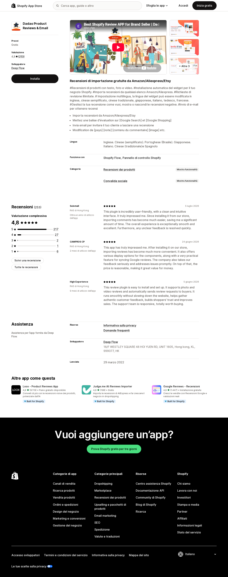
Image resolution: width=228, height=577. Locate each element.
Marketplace (103, 490)
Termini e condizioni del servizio (66, 555)
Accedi (183, 5)
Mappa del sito (139, 555)
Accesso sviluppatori (25, 555)
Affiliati (182, 518)
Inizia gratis (204, 5)
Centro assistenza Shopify (153, 483)
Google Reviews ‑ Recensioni (181, 386)
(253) (21, 56)
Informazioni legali (189, 525)
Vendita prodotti (64, 497)
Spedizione (102, 529)
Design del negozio (66, 511)
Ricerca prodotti (64, 490)
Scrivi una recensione (27, 260)
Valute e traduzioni (107, 536)
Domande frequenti (116, 330)
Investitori (184, 497)
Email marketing (105, 515)
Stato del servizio (189, 532)
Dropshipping (103, 483)
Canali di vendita (64, 483)
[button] (43, 394)
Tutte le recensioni (26, 267)
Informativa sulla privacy (119, 325)
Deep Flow (18, 68)
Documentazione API (150, 490)
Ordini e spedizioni (65, 504)
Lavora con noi (187, 490)
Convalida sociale (115, 181)
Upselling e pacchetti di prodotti (110, 506)
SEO (97, 522)
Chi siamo (183, 483)
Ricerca (141, 511)
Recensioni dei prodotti (119, 169)
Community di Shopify (150, 497)
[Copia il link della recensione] (81, 206)
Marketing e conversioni (69, 518)
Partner (182, 511)
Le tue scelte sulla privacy (28, 566)
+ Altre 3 (184, 66)
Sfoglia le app (155, 5)
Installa (35, 78)
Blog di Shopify (146, 504)
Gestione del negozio (67, 525)
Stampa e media (188, 504)
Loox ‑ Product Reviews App (40, 386)
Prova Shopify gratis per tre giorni (114, 449)
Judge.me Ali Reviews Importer (112, 386)
